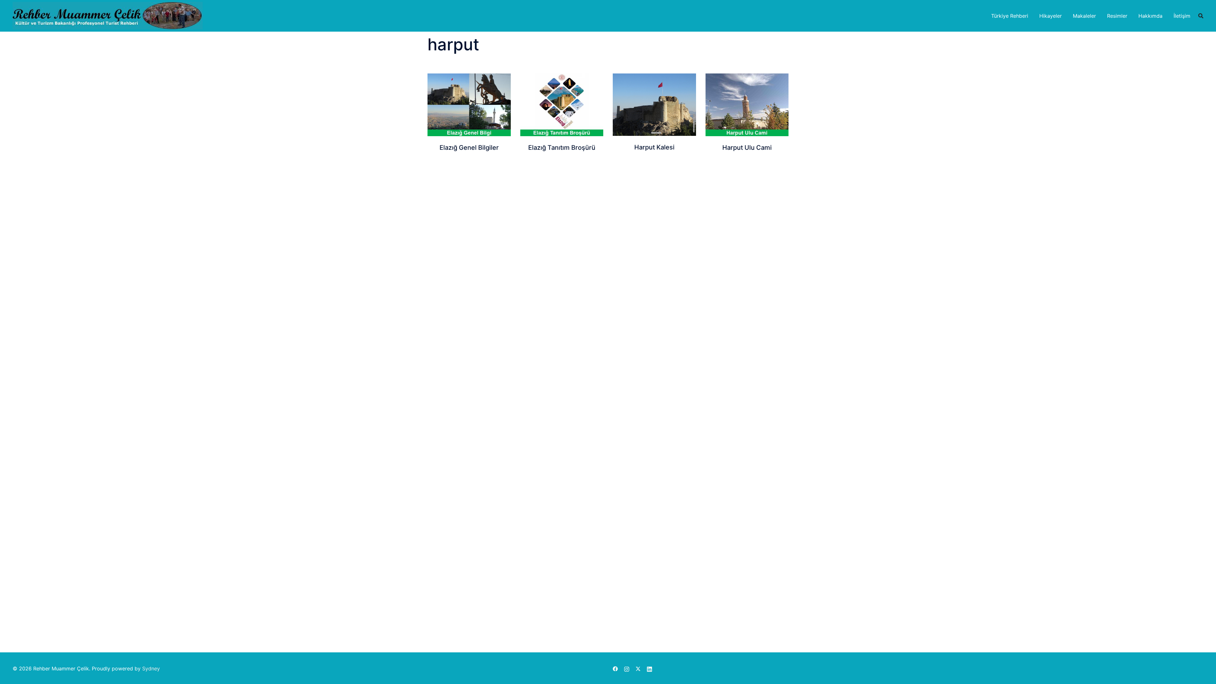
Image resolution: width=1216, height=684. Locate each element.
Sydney (151, 668)
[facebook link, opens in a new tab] (615, 668)
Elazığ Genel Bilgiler (469, 147)
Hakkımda (1150, 16)
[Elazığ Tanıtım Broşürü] (562, 104)
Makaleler (1084, 16)
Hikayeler (1050, 16)
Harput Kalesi (654, 147)
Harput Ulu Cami (747, 147)
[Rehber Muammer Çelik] (108, 15)
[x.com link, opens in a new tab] (638, 668)
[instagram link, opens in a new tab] (626, 668)
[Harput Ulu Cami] (747, 104)
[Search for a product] (1200, 15)
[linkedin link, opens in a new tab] (649, 668)
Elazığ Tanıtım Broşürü (561, 147)
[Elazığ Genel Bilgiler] (469, 104)
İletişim (1182, 16)
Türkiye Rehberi (1009, 16)
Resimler (1117, 16)
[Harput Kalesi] (654, 104)
